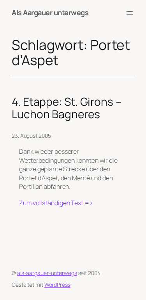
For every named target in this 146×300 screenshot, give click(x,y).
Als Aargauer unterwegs (50, 12)
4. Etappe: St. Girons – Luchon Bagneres (66, 108)
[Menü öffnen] (129, 13)
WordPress (57, 284)
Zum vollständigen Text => (56, 203)
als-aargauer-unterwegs (47, 273)
